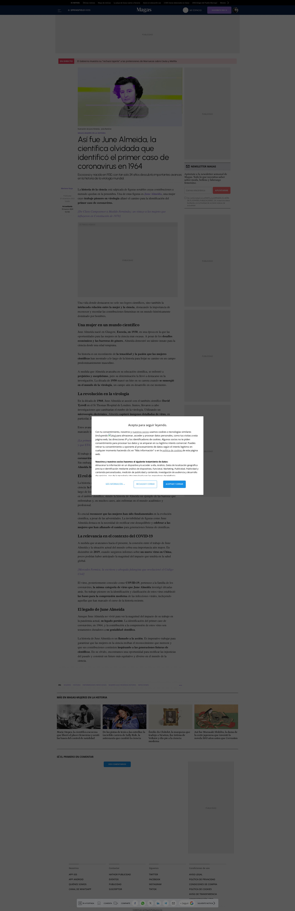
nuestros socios (140, 431)
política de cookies (172, 450)
